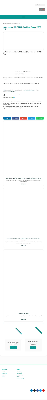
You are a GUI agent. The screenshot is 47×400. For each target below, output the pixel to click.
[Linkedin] (31, 390)
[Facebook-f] (37, 390)
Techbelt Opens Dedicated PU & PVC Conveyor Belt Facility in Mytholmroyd (23, 178)
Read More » (23, 184)
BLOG (6, 23)
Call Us (33, 347)
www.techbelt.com (11, 91)
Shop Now (13, 347)
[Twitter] (40, 390)
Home (4, 23)
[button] (23, 17)
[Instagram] (34, 390)
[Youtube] (43, 390)
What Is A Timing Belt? (23, 313)
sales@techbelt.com (29, 90)
